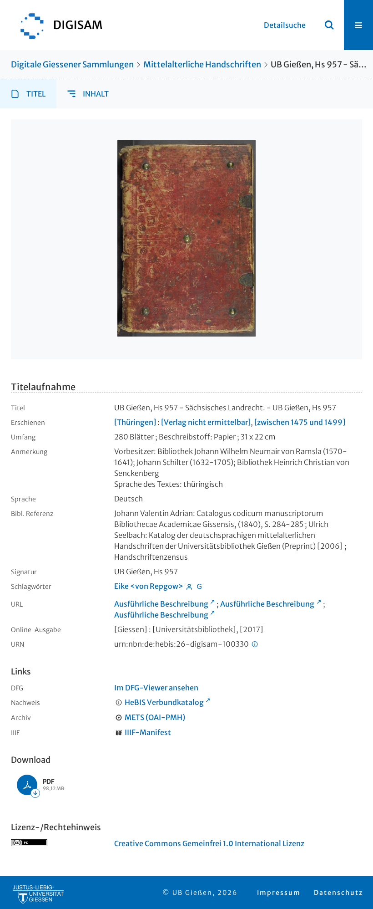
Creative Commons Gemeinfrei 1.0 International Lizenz (209, 843)
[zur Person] (189, 588)
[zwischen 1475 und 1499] (299, 422)
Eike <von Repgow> (148, 586)
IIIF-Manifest (148, 732)
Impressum (279, 893)
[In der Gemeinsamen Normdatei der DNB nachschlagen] (199, 588)
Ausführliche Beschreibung (161, 603)
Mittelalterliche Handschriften (202, 64)
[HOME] (57, 25)
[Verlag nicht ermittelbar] (206, 422)
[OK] (329, 25)
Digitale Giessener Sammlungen (72, 64)
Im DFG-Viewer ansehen (156, 687)
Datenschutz (338, 893)
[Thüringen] (135, 422)
